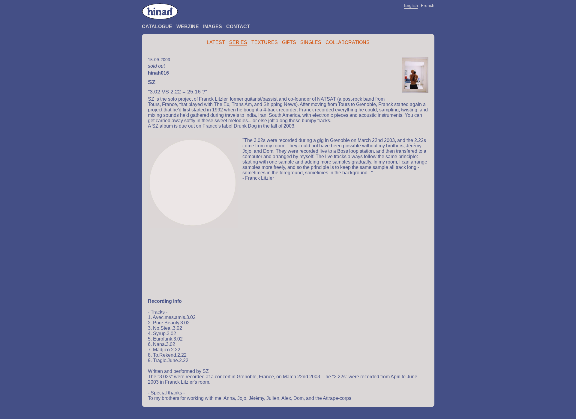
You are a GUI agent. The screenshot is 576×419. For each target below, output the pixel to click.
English (411, 5)
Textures (264, 42)
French (427, 5)
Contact (238, 26)
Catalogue (157, 26)
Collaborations (348, 42)
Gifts (289, 42)
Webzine (187, 26)
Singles (310, 42)
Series (238, 42)
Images (212, 26)
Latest (216, 42)
